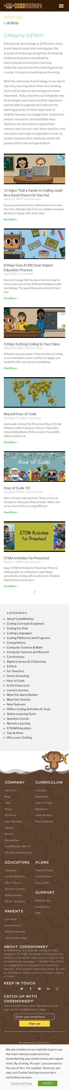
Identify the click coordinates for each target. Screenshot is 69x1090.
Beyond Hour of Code (20, 414)
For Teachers (15, 671)
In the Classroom (18, 685)
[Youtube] (39, 988)
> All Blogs (11, 23)
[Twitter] (22, 988)
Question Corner (18, 718)
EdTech (12, 666)
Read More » (10, 219)
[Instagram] (57, 988)
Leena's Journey (18, 690)
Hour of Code (16, 680)
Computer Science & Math (25, 647)
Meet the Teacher (19, 699)
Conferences (16, 657)
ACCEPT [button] (48, 1083)
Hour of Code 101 (17, 488)
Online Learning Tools (21, 714)
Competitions (16, 642)
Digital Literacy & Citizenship (26, 661)
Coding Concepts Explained (25, 623)
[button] (61, 6)
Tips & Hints (15, 733)
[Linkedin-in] (48, 988)
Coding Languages (19, 633)
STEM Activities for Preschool (26, 558)
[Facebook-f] (30, 988)
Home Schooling (18, 676)
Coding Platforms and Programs (28, 638)
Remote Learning (18, 723)
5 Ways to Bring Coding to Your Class (32, 344)
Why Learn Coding (19, 737)
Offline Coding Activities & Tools (28, 709)
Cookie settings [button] (21, 1083)
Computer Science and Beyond (28, 652)
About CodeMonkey (20, 619)
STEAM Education (19, 728)
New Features (16, 704)
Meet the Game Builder (22, 695)
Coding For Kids (17, 628)
